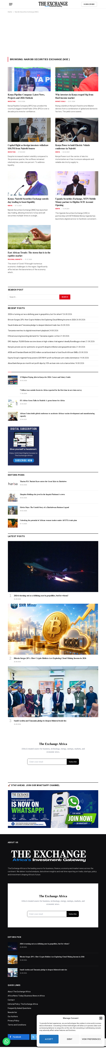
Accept (49, 1039)
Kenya (57, 152)
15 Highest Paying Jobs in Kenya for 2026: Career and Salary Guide (45, 377)
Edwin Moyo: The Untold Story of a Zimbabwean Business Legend (44, 507)
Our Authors (13, 1016)
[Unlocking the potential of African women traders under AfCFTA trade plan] (13, 523)
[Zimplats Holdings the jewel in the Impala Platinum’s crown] (13, 497)
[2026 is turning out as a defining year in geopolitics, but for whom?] (53, 566)
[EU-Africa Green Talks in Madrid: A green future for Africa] (13, 403)
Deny (69, 1039)
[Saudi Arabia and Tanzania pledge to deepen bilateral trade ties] (53, 691)
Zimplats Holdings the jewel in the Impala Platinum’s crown (42, 494)
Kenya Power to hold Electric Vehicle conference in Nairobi (72, 147)
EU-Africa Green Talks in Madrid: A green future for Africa (42, 400)
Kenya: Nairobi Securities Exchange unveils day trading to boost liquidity (28, 200)
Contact (11, 1000)
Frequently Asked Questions (19, 1008)
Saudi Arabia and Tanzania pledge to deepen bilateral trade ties (34, 325)
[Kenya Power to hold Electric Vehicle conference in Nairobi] (76, 130)
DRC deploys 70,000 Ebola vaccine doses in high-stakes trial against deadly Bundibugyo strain (46, 341)
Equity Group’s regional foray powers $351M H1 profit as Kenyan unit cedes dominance (43, 358)
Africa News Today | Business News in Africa (26, 996)
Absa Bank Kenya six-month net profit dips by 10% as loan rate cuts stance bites (41, 363)
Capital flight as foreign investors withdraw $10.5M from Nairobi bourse (28, 147)
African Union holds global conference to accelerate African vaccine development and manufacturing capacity (57, 414)
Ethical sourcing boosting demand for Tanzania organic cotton (34, 336)
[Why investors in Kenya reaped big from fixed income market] (76, 79)
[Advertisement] (53, 35)
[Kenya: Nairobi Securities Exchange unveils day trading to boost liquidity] (29, 183)
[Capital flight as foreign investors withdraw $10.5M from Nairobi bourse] (29, 130)
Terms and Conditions (17, 1025)
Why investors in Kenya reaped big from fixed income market (74, 96)
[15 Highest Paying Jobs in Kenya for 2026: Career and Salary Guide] (13, 380)
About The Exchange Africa (19, 992)
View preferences (91, 1039)
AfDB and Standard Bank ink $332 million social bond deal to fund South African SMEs (43, 352)
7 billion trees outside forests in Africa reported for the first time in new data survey (51, 390)
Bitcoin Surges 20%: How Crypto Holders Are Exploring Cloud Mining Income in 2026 (42, 320)
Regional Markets (15, 259)
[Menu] (10, 4)
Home (10, 12)
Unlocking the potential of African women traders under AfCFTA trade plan (48, 520)
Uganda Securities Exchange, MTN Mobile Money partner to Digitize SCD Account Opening (75, 202)
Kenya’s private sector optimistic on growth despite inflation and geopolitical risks (42, 347)
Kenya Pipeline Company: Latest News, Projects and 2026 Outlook (26, 96)
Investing (12, 101)
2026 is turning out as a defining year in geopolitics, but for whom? (35, 314)
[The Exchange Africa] (53, 4)
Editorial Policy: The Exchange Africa (23, 1004)
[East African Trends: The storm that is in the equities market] (29, 237)
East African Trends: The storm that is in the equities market (29, 254)
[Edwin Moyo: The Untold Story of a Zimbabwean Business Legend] (13, 510)
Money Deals (60, 101)
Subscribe (89, 4)
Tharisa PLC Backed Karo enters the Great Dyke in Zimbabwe (43, 481)
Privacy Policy (13, 1021)
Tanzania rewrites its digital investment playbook (28, 331)
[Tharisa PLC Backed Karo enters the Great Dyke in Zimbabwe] (13, 484)
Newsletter (12, 1012)
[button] (101, 1018)
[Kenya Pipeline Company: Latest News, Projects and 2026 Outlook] (29, 79)
